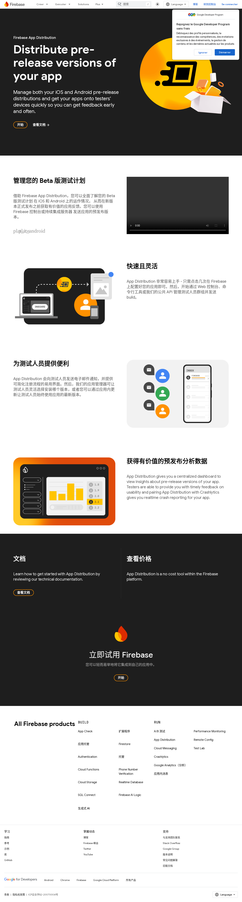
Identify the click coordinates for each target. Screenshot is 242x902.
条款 (6, 894)
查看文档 (41, 125)
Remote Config (203, 740)
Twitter (87, 848)
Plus (97, 4)
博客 (195, 4)
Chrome (65, 880)
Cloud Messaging (165, 748)
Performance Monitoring (210, 731)
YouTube (88, 854)
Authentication (87, 757)
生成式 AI (84, 808)
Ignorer (202, 52)
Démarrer (225, 52)
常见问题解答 (170, 860)
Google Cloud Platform (106, 880)
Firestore (124, 744)
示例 (6, 848)
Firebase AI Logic (130, 795)
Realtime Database (131, 782)
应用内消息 (161, 774)
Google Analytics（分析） (170, 765)
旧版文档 (168, 865)
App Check (85, 731)
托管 (121, 757)
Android (48, 880)
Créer (40, 4)
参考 (6, 843)
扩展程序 (124, 731)
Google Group (171, 848)
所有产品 (131, 880)
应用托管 (83, 744)
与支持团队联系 (171, 837)
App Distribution (164, 740)
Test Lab (199, 748)
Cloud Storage (87, 782)
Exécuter (60, 4)
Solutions (83, 4)
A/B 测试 (159, 731)
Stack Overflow (171, 843)
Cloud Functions (88, 769)
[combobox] (133, 4)
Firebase (81, 880)
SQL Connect (86, 795)
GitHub (8, 860)
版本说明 (168, 854)
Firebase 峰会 (90, 843)
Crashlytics (161, 757)
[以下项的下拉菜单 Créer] (48, 4)
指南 (6, 837)
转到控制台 (210, 4)
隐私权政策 (19, 894)
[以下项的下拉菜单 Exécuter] (70, 4)
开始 (20, 125)
